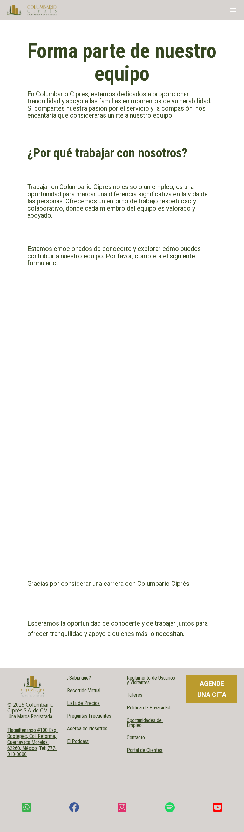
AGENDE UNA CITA (211, 689)
